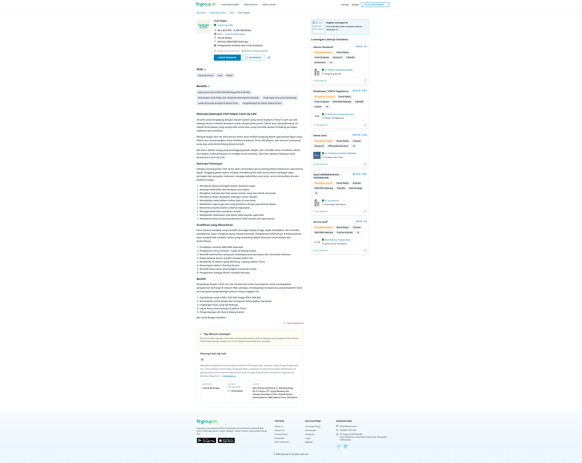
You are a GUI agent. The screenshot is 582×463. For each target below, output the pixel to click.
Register (309, 442)
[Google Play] (206, 440)
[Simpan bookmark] (365, 80)
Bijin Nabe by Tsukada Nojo (337, 240)
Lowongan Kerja (217, 12)
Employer (309, 434)
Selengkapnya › (229, 376)
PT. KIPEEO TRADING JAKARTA (339, 70)
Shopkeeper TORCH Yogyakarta (331, 91)
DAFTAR (345, 4)
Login (308, 438)
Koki (232, 12)
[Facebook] (338, 446)
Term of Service (281, 442)
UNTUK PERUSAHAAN (375, 4)
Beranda (201, 12)
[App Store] (226, 440)
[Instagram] (345, 446)
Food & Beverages (235, 33)
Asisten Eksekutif (323, 47)
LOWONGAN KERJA (230, 4)
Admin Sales (320, 135)
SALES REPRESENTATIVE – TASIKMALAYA (327, 176)
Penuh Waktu (224, 37)
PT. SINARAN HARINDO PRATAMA (340, 153)
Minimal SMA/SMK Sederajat (232, 41)
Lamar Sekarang (227, 57)
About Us (278, 426)
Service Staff (320, 221)
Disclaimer (279, 438)
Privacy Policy (280, 434)
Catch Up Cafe (225, 25)
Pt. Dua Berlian (332, 200)
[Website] (202, 359)
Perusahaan (310, 430)
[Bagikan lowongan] (269, 58)
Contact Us (279, 430)
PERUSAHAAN (251, 4)
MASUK (355, 4)
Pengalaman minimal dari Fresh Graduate (240, 45)
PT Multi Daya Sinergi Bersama (339, 114)
